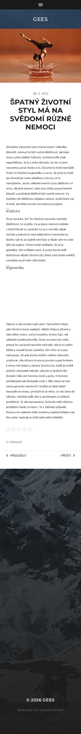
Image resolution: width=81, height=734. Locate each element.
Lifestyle (15, 442)
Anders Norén (51, 710)
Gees (40, 19)
